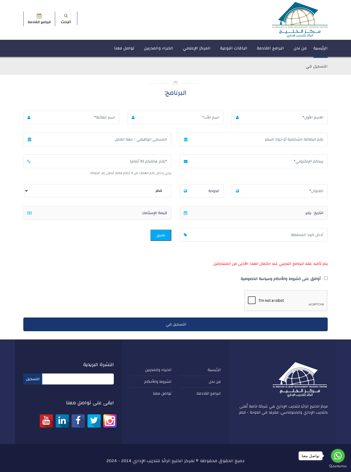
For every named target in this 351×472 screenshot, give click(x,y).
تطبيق (160, 235)
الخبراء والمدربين (159, 48)
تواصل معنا (124, 48)
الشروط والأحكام (158, 381)
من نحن (300, 48)
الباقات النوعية (234, 48)
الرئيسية (320, 48)
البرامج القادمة (270, 48)
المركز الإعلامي (197, 48)
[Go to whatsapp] (338, 456)
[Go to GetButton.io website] (338, 466)
